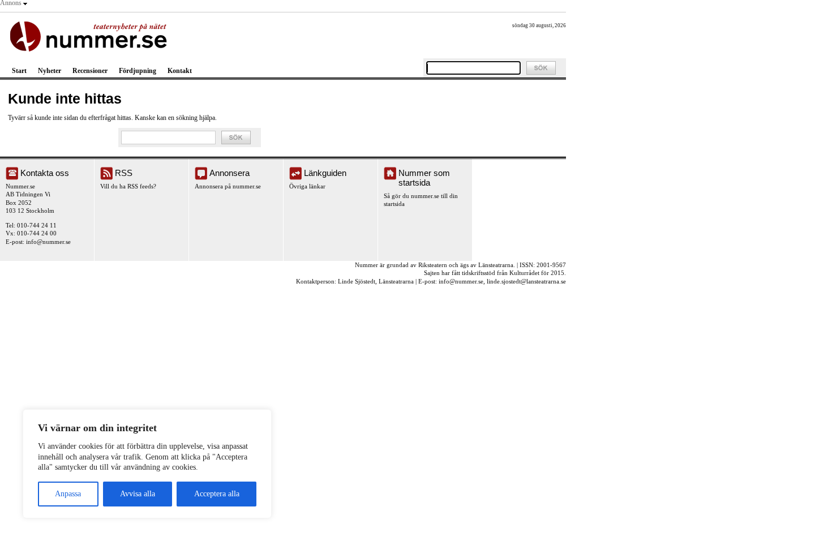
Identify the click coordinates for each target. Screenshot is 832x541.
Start (19, 71)
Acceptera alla (216, 494)
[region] (147, 463)
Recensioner (90, 71)
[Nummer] (90, 35)
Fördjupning (137, 71)
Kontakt (180, 71)
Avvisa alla (137, 494)
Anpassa (68, 494)
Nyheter (49, 71)
